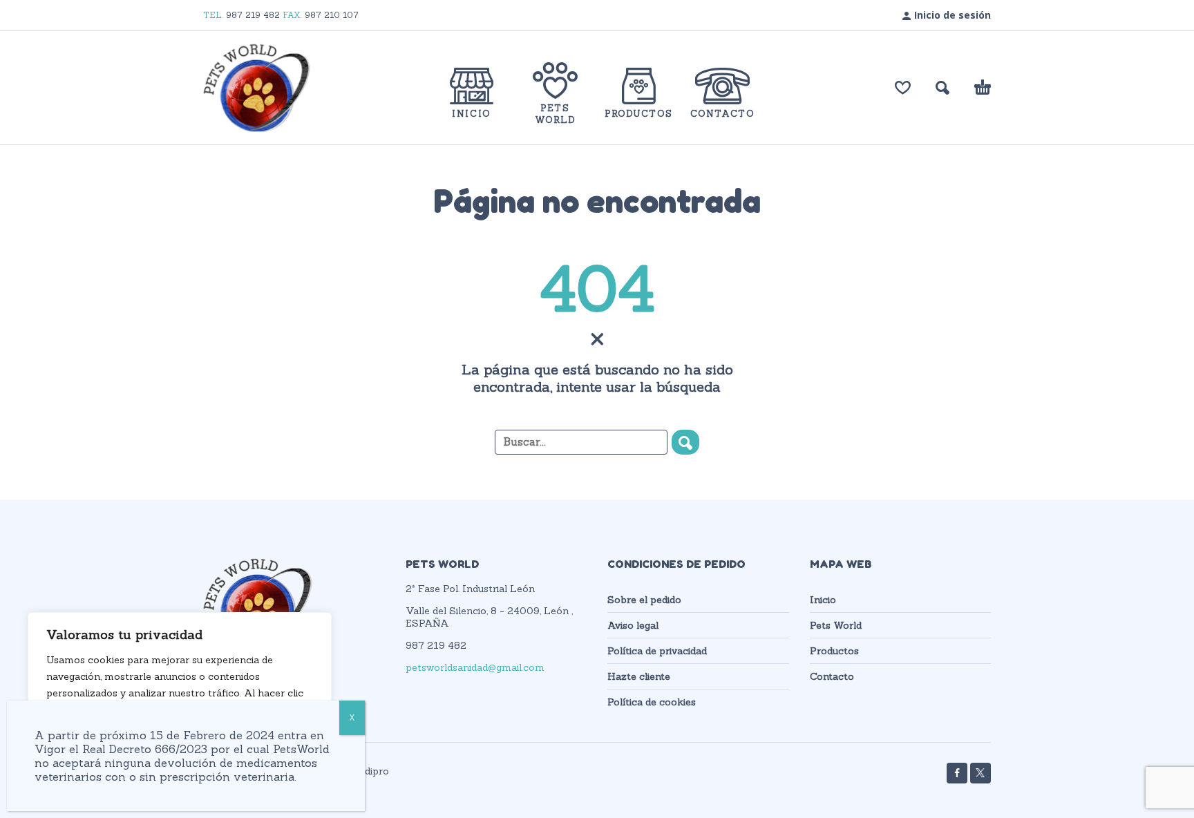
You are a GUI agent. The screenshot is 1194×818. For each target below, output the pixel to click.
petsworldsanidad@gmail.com (475, 667)
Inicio (823, 599)
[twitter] (980, 773)
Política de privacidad (657, 651)
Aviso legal (632, 625)
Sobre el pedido (644, 599)
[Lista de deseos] (903, 88)
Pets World (836, 625)
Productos (834, 651)
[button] (942, 88)
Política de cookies (651, 702)
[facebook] (957, 773)
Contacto (832, 676)
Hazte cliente (638, 676)
